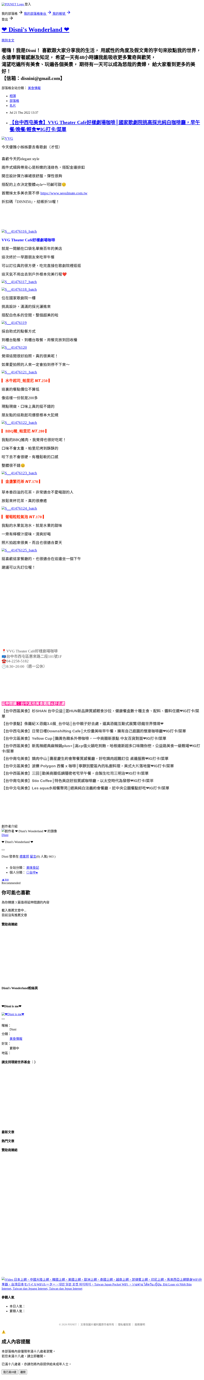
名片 (13, 105)
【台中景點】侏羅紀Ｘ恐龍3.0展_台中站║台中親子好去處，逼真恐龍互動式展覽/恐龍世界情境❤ (83, 724)
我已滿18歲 (9, 1372)
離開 (23, 1372)
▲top (5, 879)
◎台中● (32, 872)
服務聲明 (140, 1324)
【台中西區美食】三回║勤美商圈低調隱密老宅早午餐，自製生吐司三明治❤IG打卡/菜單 (75, 773)
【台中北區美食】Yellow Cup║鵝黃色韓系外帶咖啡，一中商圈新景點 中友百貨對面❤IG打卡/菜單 (84, 738)
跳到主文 (8, 40)
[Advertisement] (76, 216)
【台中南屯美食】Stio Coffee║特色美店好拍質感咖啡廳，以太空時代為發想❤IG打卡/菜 (76, 781)
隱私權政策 (124, 1324)
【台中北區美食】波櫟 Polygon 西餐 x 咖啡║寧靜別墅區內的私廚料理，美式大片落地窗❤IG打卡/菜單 (88, 766)
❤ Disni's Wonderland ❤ (35, 29)
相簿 (13, 96)
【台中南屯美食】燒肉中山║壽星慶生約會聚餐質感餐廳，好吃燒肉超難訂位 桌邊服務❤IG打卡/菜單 (85, 758)
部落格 (14, 100)
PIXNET (72, 1324)
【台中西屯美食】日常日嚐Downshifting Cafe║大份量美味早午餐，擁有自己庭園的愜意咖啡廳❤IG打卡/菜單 (94, 731)
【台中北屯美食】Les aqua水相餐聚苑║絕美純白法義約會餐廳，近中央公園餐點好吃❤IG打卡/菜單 (85, 788)
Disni (5, 835)
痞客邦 (24, 856)
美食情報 (34, 88)
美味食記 (32, 867)
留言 (33, 856)
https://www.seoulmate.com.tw (63, 193)
